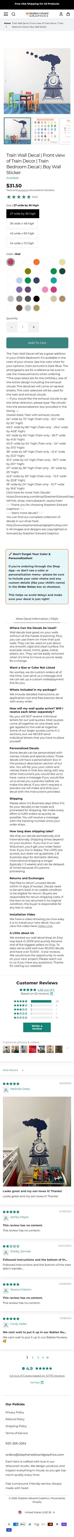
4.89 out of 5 (46, 989)
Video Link (45, 926)
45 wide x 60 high (22, 233)
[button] (13, 14)
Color (13, 254)
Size (22, 205)
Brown (19, 308)
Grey (19, 298)
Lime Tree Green (36, 271)
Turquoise (53, 280)
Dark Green (62, 271)
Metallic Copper (45, 308)
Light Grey (10, 298)
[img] (11, 1083)
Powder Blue (10, 280)
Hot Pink (53, 289)
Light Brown (62, 298)
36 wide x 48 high (22, 223)
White (62, 289)
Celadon (19, 271)
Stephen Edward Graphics (33, 1498)
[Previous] (6, 81)
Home (7, 23)
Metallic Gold (36, 308)
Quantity (12, 318)
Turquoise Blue (62, 280)
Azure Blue (27, 280)
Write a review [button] (37, 1027)
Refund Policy (15, 1419)
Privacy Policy (15, 1412)
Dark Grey (27, 298)
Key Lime (10, 271)
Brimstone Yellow (53, 262)
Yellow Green (45, 271)
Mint (45, 280)
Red (10, 262)
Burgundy (19, 262)
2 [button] (32, 1357)
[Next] (68, 81)
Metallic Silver (27, 308)
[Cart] (67, 14)
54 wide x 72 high (22, 243)
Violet (27, 289)
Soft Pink (45, 289)
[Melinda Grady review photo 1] (37, 1141)
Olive (27, 271)
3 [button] (38, 1357)
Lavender (19, 289)
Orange (36, 262)
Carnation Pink (36, 289)
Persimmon (27, 262)
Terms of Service (17, 1433)
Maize (45, 262)
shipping (23, 190)
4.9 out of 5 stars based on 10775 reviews (37, 1375)
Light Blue (19, 280)
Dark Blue (36, 280)
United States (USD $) (38, 1512)
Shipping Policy (16, 1426)
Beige (53, 298)
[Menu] (7, 14)
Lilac (10, 289)
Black (36, 298)
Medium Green (53, 271)
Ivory (45, 298)
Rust (10, 308)
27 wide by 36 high (23, 213)
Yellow (62, 262)
